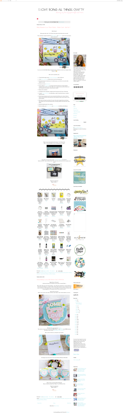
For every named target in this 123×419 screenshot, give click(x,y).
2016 (76, 327)
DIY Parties (75, 113)
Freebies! (75, 117)
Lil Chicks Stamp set (45, 273)
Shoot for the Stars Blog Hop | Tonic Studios (82, 389)
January (77, 312)
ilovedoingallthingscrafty (61, 272)
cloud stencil (48, 83)
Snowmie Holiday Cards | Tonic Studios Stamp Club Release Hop (82, 399)
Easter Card (55, 272)
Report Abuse (76, 354)
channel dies (47, 85)
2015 (76, 329)
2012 (76, 334)
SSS (60, 203)
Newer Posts (39, 403)
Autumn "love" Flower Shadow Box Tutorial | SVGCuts (81, 380)
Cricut (40, 398)
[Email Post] (56, 270)
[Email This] (58, 271)
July (76, 301)
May (76, 306)
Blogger (68, 412)
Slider (51, 273)
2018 (76, 324)
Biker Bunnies (54, 35)
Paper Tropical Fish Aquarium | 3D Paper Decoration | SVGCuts (80, 137)
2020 (76, 321)
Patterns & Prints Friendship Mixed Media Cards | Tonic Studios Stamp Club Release (82, 404)
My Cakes (75, 115)
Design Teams (76, 110)
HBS (42, 268)
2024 (76, 314)
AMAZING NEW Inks (58, 159)
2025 (76, 300)
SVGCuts (59, 328)
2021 (76, 319)
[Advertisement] (80, 35)
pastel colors (69, 398)
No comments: (52, 270)
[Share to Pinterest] (62, 271)
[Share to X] (60, 271)
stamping (53, 273)
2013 (76, 332)
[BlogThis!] (59, 271)
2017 (76, 326)
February (77, 310)
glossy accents (55, 106)
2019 (76, 322)
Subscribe (80, 98)
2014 (76, 331)
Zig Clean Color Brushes (53, 77)
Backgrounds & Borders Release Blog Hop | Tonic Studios (82, 375)
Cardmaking (50, 272)
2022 (76, 317)
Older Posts (69, 403)
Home (54, 403)
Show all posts (61, 22)
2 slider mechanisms (45, 93)
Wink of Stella (49, 106)
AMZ (62, 203)
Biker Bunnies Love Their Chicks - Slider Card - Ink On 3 (53, 27)
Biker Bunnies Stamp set (43, 272)
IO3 (40, 204)
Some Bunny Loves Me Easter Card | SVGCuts (50, 279)
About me (75, 108)
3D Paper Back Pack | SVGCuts (81, 394)
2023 (76, 316)
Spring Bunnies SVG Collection (58, 330)
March (77, 309)
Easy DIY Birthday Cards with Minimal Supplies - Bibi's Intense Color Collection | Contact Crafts (80, 370)
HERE (62, 329)
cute (42, 398)
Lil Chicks (60, 35)
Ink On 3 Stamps (69, 272)
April (77, 307)
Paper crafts (65, 398)
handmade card (50, 398)
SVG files (41, 399)
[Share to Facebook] (61, 271)
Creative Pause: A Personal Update (79, 303)
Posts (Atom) (56, 405)
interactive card (39, 273)
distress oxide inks (44, 79)
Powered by (77, 101)
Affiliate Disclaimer (77, 111)
